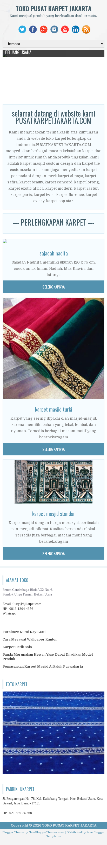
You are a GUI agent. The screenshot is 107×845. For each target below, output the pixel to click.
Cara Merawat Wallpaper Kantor (30, 639)
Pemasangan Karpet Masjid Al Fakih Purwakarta (43, 666)
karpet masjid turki (53, 409)
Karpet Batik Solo (17, 647)
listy (27, 604)
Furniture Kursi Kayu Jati (24, 632)
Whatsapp (10, 613)
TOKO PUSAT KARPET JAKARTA (53, 8)
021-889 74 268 (20, 813)
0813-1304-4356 (21, 609)
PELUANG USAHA (18, 52)
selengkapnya (53, 287)
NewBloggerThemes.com (46, 832)
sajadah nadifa (53, 253)
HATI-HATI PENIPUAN (21, 100)
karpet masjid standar (53, 513)
